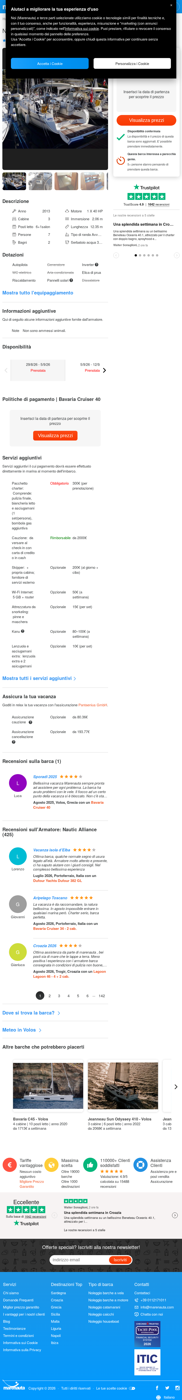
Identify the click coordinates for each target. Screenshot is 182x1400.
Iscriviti (120, 1259)
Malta (55, 1321)
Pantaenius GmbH (92, 704)
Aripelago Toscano (50, 897)
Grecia (56, 1306)
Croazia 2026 (44, 945)
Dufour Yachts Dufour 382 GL (57, 880)
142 (102, 995)
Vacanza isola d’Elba (51, 850)
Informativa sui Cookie (20, 1342)
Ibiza (54, 1342)
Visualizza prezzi (55, 435)
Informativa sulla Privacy (22, 1349)
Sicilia (55, 1314)
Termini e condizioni (18, 1335)
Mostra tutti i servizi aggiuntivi (37, 678)
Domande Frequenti (18, 1299)
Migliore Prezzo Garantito (32, 1184)
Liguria (56, 1328)
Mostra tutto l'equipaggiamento (37, 292)
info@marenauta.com (157, 1306)
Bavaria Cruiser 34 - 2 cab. (55, 928)
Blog (6, 1321)
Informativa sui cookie (82, 28)
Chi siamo (11, 1292)
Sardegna (58, 1292)
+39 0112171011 (153, 1299)
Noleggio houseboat (103, 1321)
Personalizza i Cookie (132, 63)
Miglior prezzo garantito (21, 1306)
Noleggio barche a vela (106, 1292)
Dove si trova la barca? (29, 1012)
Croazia (57, 1299)
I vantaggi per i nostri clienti (24, 1314)
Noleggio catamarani (104, 1306)
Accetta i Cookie (50, 63)
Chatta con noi (152, 1314)
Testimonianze (14, 1328)
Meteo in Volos (19, 1029)
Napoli (56, 1335)
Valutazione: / (114, 1181)
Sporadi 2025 (45, 776)
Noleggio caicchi (101, 1314)
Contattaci (142, 1292)
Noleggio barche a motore (108, 1299)
